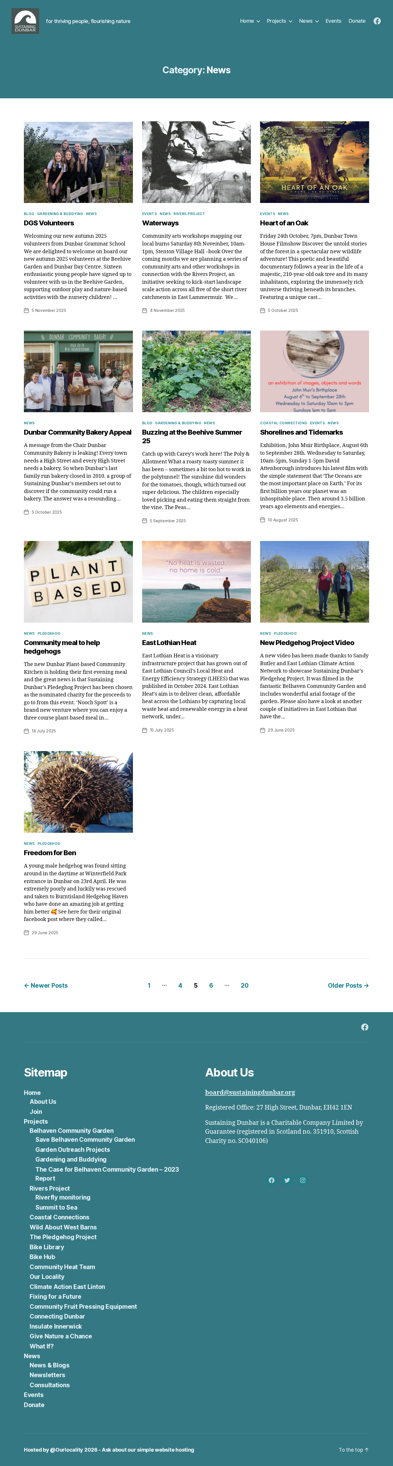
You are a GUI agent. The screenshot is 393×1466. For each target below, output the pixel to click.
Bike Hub (42, 1256)
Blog (29, 214)
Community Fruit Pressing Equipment (83, 1306)
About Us (43, 1101)
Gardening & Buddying (60, 214)
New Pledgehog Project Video (307, 642)
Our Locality (47, 1276)
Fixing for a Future (55, 1296)
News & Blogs (50, 1365)
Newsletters (47, 1375)
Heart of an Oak (284, 223)
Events (334, 21)
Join (36, 1111)
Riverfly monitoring (63, 1197)
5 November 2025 (49, 310)
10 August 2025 (283, 519)
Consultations (50, 1385)
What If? (42, 1346)
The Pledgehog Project (63, 1237)
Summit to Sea (56, 1207)
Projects (276, 21)
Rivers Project (189, 214)
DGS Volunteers (49, 223)
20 (244, 985)
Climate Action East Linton (67, 1286)
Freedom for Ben (50, 853)
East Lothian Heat (169, 642)
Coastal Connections (283, 423)
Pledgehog (49, 633)
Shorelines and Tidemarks (301, 432)
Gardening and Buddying (71, 1159)
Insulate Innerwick (56, 1326)
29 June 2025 (281, 730)
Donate (357, 21)
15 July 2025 (162, 730)
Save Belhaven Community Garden (85, 1139)
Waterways (160, 223)
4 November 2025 (167, 310)
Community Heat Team (62, 1267)
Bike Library (47, 1247)
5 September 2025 (168, 520)
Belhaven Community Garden (71, 1130)
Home (247, 21)
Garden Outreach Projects (72, 1149)
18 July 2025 (44, 730)
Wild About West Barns (63, 1227)
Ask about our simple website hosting (148, 1450)
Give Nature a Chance (61, 1336)
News (306, 21)
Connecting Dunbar (57, 1316)
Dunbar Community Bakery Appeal (77, 432)
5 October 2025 (283, 310)
